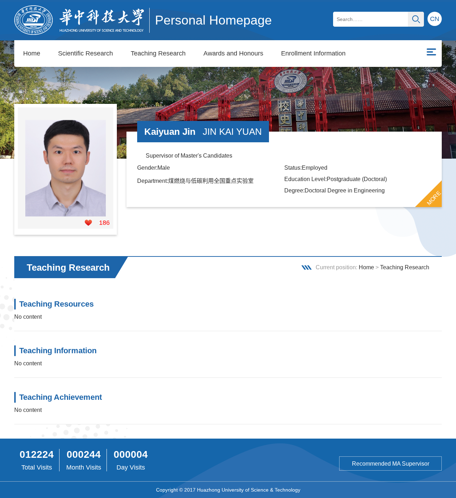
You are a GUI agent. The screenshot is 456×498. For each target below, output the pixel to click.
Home (31, 53)
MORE (434, 198)
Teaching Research (158, 53)
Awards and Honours (233, 53)
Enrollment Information (313, 53)
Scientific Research (85, 53)
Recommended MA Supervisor (390, 464)
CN (434, 18)
